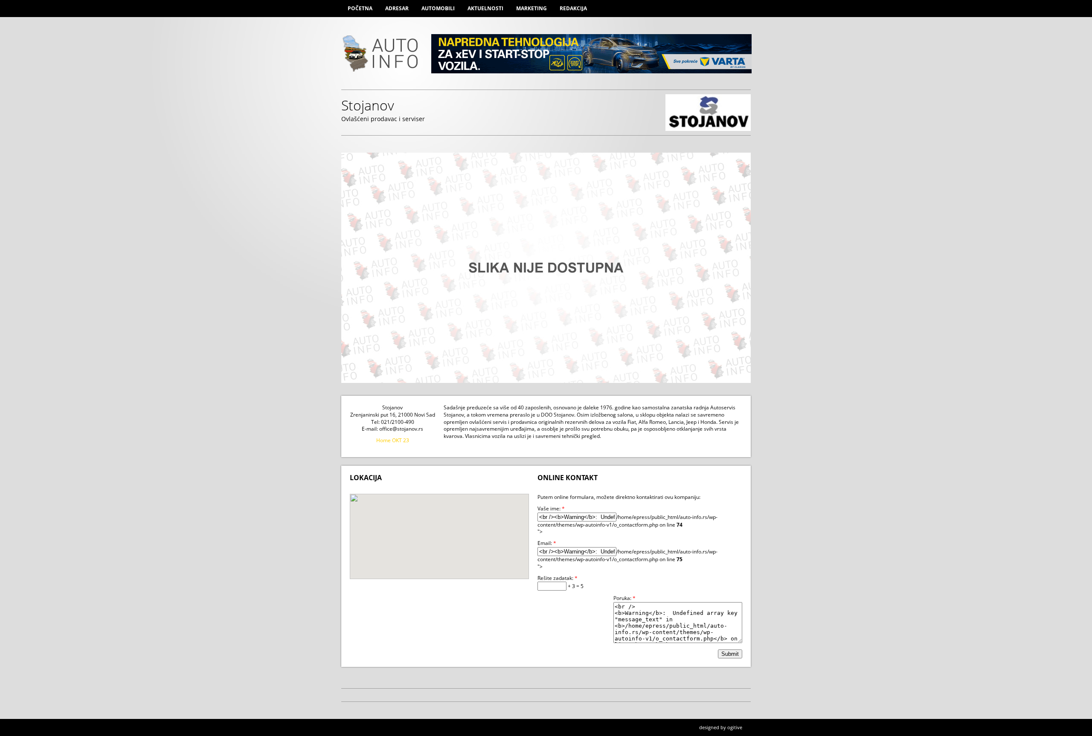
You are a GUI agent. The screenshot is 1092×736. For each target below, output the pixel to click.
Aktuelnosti (485, 8)
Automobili (438, 8)
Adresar (397, 8)
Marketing (531, 8)
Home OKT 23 (392, 440)
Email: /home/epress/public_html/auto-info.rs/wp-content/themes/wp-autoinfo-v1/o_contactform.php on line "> (627, 554)
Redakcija (573, 8)
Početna (360, 8)
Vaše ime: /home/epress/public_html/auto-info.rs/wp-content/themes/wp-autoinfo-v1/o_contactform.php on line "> (627, 520)
